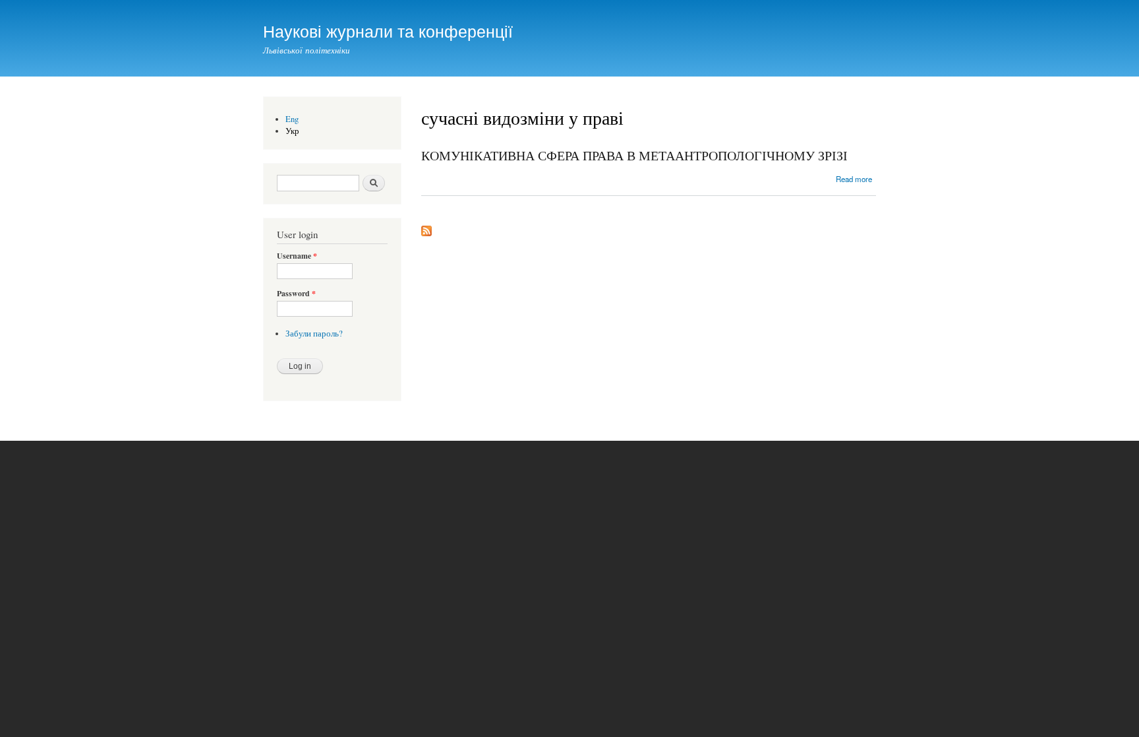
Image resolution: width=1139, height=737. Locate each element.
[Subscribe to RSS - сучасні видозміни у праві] (426, 228)
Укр (292, 131)
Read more (854, 179)
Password (296, 293)
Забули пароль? (314, 333)
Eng (292, 119)
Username (297, 256)
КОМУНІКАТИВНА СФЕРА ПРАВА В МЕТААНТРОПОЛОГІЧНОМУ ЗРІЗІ (634, 155)
